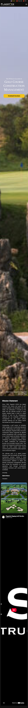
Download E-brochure (14, 96)
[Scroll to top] (24, 700)
